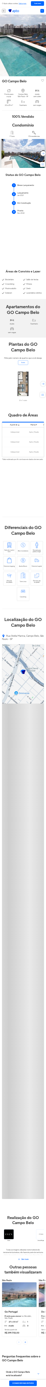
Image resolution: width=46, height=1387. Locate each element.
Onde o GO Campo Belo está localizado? (18, 1374)
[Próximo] (43, 153)
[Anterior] (19, 1342)
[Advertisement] (23, 241)
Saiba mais (22, 3)
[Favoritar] (42, 80)
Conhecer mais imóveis (23, 1383)
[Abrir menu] (4, 11)
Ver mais (25, 1259)
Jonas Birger (40, 1240)
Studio (23, 363)
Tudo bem (37, 3)
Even (8, 1240)
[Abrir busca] (42, 11)
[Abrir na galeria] (42, 164)
